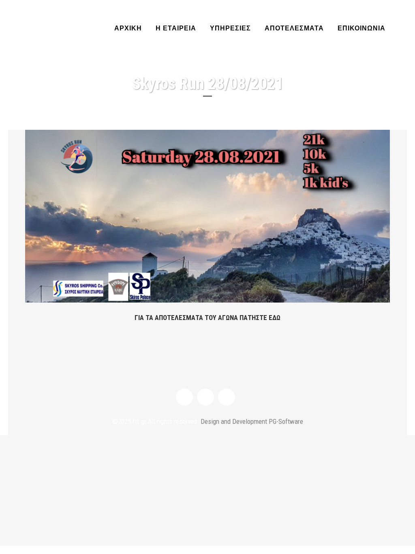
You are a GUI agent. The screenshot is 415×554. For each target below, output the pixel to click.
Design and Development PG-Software (251, 421)
